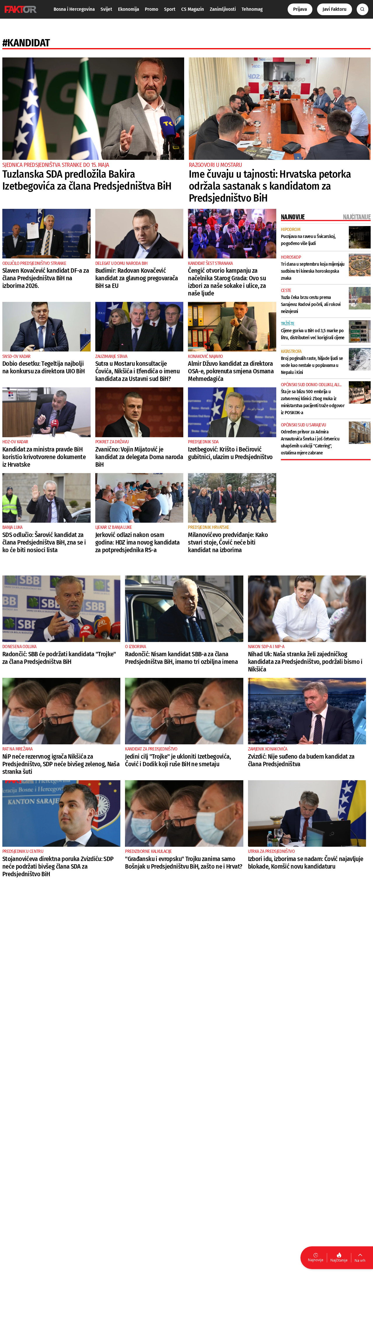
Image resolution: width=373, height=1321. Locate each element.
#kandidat (26, 42)
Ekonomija (128, 9)
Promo (151, 9)
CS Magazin (192, 9)
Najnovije (315, 1259)
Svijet (106, 9)
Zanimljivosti (223, 9)
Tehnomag (252, 9)
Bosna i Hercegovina (74, 9)
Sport (169, 9)
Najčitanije (339, 1260)
